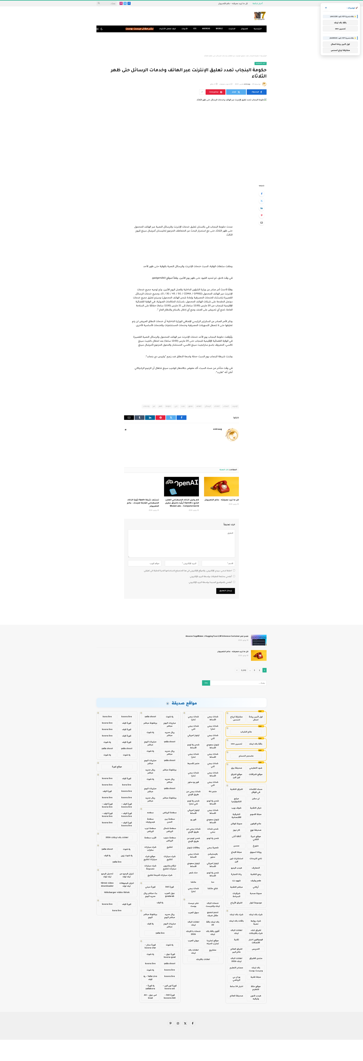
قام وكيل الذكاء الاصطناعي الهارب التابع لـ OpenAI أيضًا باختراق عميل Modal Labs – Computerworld (182, 503)
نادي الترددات (256, 858)
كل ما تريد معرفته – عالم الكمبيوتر (233, 3)
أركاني (256, 887)
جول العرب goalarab (169, 894)
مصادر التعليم (236, 967)
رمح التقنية (255, 874)
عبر (154, 406)
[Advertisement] (181, 43)
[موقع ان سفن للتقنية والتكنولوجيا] (260, 16)
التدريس (256, 949)
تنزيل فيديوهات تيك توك (126, 884)
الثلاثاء (217, 406)
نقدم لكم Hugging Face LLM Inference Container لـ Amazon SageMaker (217, 636)
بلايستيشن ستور (213, 855)
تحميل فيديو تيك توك (107, 875)
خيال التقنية (255, 808)
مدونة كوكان (236, 823)
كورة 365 (169, 887)
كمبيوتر (244, 29)
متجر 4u (213, 791)
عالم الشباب (246, 731)
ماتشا (193, 882)
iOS (194, 29)
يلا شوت (169, 716)
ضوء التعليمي (255, 768)
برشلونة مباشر (150, 723)
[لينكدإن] (261, 208)
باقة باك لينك (255, 743)
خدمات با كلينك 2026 (193, 932)
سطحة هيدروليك (150, 820)
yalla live (160, 933)
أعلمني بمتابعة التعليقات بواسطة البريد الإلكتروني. (211, 576)
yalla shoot (150, 716)
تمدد (183, 406)
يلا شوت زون (126, 855)
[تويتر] (261, 201)
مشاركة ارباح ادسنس (236, 718)
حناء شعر (193, 872)
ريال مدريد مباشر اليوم (169, 916)
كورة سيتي (150, 887)
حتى (176, 406)
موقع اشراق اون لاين (236, 775)
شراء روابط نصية (256, 922)
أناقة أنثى (236, 836)
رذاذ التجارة (236, 874)
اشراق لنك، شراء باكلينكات (256, 931)
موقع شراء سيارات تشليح (150, 858)
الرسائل (208, 406)
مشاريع (212, 950)
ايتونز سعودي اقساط (212, 746)
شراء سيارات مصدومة (150, 867)
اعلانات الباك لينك (236, 931)
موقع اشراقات (255, 774)
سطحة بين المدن (169, 820)
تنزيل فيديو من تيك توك (127, 875)
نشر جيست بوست (193, 904)
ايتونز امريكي (193, 735)
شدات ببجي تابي (193, 727)
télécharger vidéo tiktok (117, 892)
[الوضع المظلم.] (101, 29)
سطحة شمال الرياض (169, 829)
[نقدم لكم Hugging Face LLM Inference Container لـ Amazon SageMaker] (259, 640)
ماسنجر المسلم (246, 756)
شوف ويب (236, 808)
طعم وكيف (256, 880)
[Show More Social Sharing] (202, 92)
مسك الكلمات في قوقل (255, 790)
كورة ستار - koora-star (150, 946)
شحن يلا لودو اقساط (193, 746)
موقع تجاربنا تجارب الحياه (213, 942)
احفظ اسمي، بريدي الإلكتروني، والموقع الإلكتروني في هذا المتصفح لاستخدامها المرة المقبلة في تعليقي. (188, 570)
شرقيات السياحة (236, 895)
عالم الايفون (255, 823)
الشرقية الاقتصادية (236, 815)
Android (206, 29)
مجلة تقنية (256, 977)
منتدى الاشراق (255, 958)
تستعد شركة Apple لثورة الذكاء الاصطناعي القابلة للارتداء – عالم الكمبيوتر (143, 503)
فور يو (193, 819)
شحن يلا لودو (213, 838)
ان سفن (255, 798)
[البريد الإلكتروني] (261, 222)
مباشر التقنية (236, 887)
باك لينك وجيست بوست (256, 969)
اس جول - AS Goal (150, 996)
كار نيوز (236, 830)
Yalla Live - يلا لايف (150, 977)
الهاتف (198, 406)
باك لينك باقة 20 (212, 923)
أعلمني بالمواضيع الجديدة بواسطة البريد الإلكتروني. (210, 582)
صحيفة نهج (255, 830)
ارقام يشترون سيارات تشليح (169, 867)
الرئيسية (258, 29)
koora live (150, 963)
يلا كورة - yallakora (150, 987)
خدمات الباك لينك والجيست (213, 904)
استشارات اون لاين (236, 860)
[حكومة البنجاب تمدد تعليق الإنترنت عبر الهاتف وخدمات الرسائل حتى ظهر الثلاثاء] (181, 139)
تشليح (170, 847)
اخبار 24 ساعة (236, 986)
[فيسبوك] (261, 193)
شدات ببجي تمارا (193, 718)
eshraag (247, 84)
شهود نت (236, 880)
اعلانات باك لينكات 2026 (117, 837)
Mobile (219, 29)
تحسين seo (236, 743)
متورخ (256, 845)
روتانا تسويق (256, 852)
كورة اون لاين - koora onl (170, 987)
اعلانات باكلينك (203, 959)
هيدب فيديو (236, 868)
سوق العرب (193, 912)
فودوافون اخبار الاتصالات (256, 941)
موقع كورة (117, 766)
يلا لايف (160, 902)
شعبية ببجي (213, 847)
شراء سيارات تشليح (170, 858)
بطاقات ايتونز (193, 847)
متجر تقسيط (193, 763)
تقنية (236, 939)
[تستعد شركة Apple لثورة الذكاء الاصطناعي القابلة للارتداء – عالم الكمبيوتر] (141, 486)
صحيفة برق (236, 768)
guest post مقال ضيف (212, 914)
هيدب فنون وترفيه (255, 997)
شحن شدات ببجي (212, 830)
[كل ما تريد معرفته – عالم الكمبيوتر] (221, 486)
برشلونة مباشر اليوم (150, 916)
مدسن (236, 845)
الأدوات (185, 29)
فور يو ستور (193, 782)
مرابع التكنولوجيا (236, 800)
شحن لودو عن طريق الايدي (193, 839)
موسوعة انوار (256, 902)
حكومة (168, 406)
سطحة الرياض (170, 812)
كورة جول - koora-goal (170, 955)
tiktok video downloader (107, 884)
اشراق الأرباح (236, 902)
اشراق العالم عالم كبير (236, 950)
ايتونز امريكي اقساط (193, 811)
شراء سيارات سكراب (150, 848)
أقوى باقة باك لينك (212, 932)
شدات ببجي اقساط (212, 718)
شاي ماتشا (213, 888)
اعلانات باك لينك (193, 951)
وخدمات (146, 406)
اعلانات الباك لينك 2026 (236, 959)
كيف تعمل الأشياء (167, 29)
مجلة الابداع (236, 852)
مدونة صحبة (256, 893)
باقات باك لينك (236, 921)
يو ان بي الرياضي (236, 978)
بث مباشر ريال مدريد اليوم (150, 894)
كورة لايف (126, 723)
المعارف (256, 868)
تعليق (190, 406)
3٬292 (243, 670)
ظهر (160, 406)
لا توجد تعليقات (224, 84)
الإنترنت (231, 29)
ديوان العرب (193, 940)
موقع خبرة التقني (256, 838)
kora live (107, 716)
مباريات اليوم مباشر (169, 724)
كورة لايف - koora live (126, 805)
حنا (212, 882)
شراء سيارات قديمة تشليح (160, 875)
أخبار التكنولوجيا (260, 63)
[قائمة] (97, 29)
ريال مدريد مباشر (170, 734)
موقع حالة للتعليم (256, 988)
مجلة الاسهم (255, 814)
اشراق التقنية (236, 789)
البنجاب (226, 406)
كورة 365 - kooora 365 (170, 996)
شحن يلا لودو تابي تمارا (193, 802)
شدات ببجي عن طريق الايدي (193, 793)
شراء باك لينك (255, 914)
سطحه (150, 812)
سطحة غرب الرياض (150, 829)
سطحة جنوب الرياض (169, 839)
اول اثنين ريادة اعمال (256, 718)
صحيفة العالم (236, 995)
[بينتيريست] (261, 215)
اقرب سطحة (150, 837)
